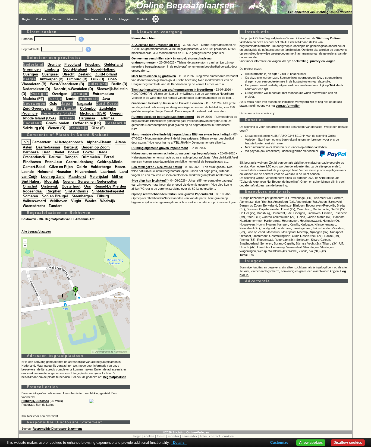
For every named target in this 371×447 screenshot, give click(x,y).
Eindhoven (32, 162)
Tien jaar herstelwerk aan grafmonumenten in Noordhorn (172, 89)
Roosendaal (33, 191)
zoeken (149, 436)
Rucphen (53, 191)
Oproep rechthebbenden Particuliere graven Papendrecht (172, 194)
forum (161, 436)
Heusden (63, 172)
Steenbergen (82, 196)
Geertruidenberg (79, 162)
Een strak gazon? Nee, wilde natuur (156, 167)
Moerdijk (51, 181)
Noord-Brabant (75, 69)
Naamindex (91, 19)
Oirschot (30, 186)
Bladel (59, 152)
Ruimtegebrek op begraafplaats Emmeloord (162, 116)
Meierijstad (99, 177)
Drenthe (54, 64)
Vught (76, 201)
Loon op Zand (53, 177)
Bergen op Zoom (95, 147)
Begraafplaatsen (114, 377)
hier (29, 416)
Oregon (116, 113)
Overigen (30, 74)
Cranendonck (34, 157)
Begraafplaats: (31, 49)
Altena (120, 142)
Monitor (72, 19)
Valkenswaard (34, 201)
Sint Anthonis (76, 191)
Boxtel (88, 152)
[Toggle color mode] (155, 19)
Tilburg (103, 196)
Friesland (92, 64)
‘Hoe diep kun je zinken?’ (149, 180)
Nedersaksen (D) (36, 89)
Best (46, 152)
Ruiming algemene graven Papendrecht (159, 148)
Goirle (82, 167)
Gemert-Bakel (34, 167)
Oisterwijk (49, 186)
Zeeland (85, 74)
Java (106, 99)
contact (214, 436)
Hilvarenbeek (86, 172)
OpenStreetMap (104, 351)
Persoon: (27, 38)
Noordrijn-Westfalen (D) (73, 89)
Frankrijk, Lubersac (35, 400)
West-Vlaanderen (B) (67, 84)
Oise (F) (98, 128)
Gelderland (113, 64)
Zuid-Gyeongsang (38, 108)
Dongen (71, 157)
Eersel (109, 157)
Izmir (70, 99)
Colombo (88, 108)
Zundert (55, 206)
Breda (102, 152)
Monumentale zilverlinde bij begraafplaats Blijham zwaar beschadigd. (181, 134)
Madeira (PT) (33, 99)
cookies (228, 436)
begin (137, 436)
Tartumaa (106, 118)
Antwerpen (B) (51, 79)
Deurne (55, 157)
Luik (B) (97, 79)
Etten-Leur (53, 162)
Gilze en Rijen (61, 167)
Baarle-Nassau (48, 147)
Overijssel (50, 74)
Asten (27, 147)
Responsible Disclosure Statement (57, 428)
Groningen (32, 69)
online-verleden (315, 147)
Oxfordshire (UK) (87, 123)
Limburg (52, 69)
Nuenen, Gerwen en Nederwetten (90, 181)
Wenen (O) (56, 128)
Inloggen (124, 19)
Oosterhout (71, 186)
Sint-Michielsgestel (108, 191)
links (203, 436)
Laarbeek (108, 172)
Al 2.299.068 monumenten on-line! (155, 44)
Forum (56, 19)
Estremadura (103, 94)
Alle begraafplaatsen (36, 231)
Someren (30, 196)
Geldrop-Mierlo (109, 162)
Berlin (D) (119, 84)
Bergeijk (71, 147)
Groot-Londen (57, 123)
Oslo (53, 104)
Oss (87, 186)
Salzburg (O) (33, 128)
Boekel (73, 152)
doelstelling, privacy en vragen (313, 61)
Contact (142, 19)
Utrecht (68, 74)
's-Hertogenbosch (68, 142)
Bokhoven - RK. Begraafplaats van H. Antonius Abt (58, 219)
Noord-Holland (103, 69)
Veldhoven (58, 201)
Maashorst (77, 177)
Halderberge (101, 167)
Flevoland (72, 64)
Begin (26, 19)
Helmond (45, 172)
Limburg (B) (77, 79)
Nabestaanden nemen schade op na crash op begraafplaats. (174, 153)
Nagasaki (84, 104)
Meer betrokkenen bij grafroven (153, 76)
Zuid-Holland (106, 74)
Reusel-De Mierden (110, 186)
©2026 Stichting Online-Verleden (186, 432)
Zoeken (41, 19)
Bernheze (31, 152)
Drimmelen (90, 157)
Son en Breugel (55, 196)
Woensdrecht (34, 206)
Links (108, 19)
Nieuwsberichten (143, 38)
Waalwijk (107, 201)
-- (25, 245)
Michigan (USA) (93, 113)
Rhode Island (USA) (39, 118)
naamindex (189, 436)
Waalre (90, 201)
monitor (173, 436)
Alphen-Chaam (99, 142)
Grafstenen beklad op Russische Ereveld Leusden (167, 103)
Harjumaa (87, 118)
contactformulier (288, 105)
